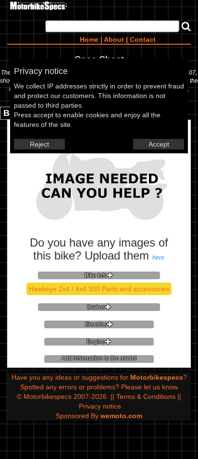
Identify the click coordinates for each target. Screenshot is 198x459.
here (158, 257)
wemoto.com (121, 416)
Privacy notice (100, 406)
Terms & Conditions (145, 396)
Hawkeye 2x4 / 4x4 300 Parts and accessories (99, 289)
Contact (143, 39)
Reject (39, 144)
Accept (158, 144)
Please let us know (149, 387)
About (114, 39)
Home (89, 39)
